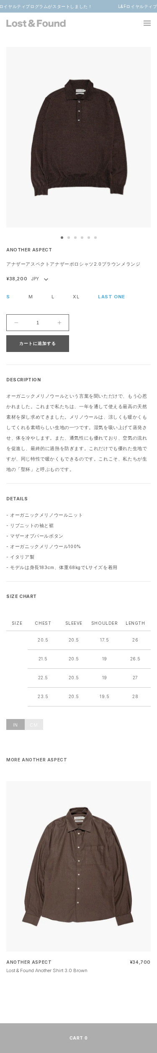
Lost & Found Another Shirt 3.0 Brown (47, 970)
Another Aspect (29, 250)
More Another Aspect (36, 759)
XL (76, 297)
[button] (142, 23)
